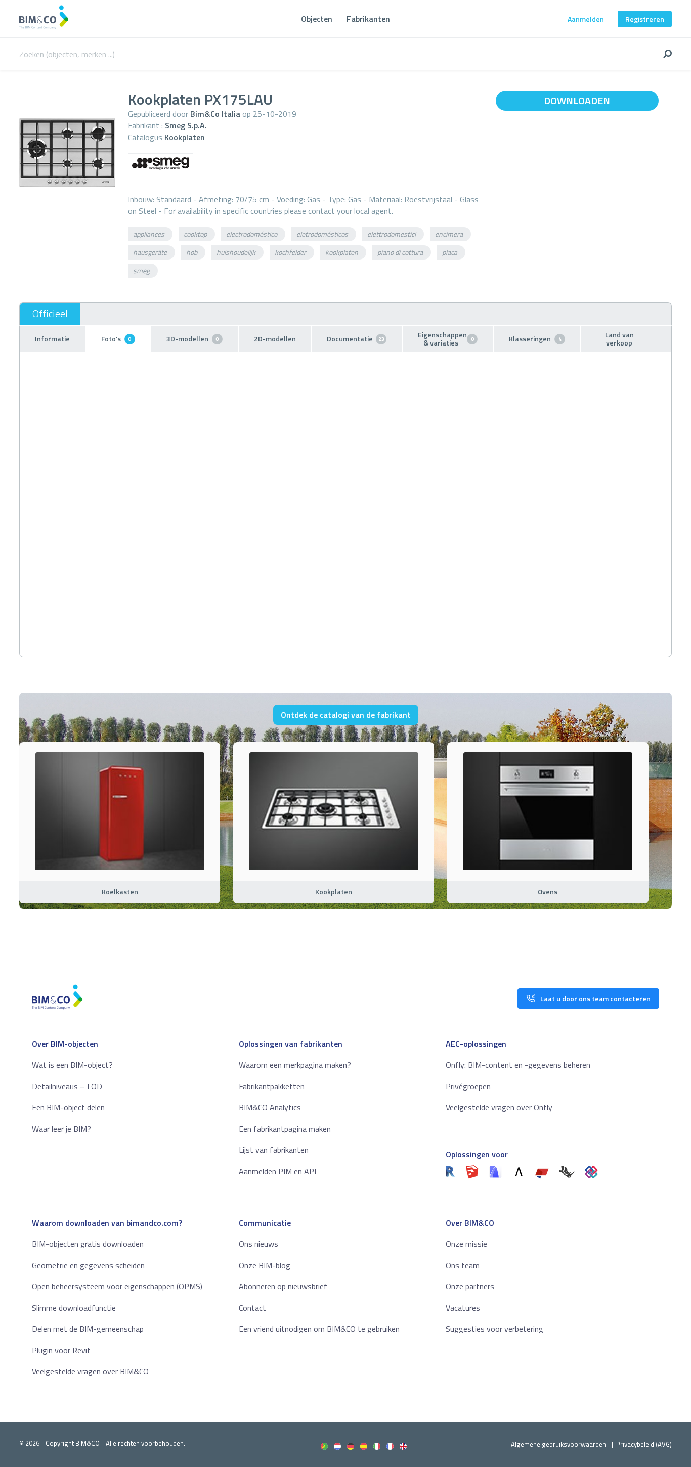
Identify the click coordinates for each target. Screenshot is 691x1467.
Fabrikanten (368, 19)
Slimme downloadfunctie (74, 1308)
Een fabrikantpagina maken (285, 1129)
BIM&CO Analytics (270, 1107)
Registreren (644, 19)
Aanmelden (586, 19)
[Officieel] (50, 314)
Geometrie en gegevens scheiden (88, 1265)
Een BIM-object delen (68, 1107)
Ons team (463, 1265)
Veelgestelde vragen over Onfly (499, 1107)
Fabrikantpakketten (272, 1086)
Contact (252, 1308)
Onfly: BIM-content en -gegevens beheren (518, 1065)
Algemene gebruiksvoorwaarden (558, 1444)
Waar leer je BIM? (61, 1129)
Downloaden (577, 100)
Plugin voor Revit (61, 1350)
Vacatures (463, 1308)
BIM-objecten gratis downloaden (88, 1244)
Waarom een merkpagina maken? (295, 1065)
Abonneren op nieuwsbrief (283, 1286)
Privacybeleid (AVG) (644, 1444)
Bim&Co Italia (215, 114)
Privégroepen (468, 1086)
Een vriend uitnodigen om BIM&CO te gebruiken (319, 1329)
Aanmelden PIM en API (277, 1171)
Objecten (316, 19)
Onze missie (466, 1244)
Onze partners (470, 1286)
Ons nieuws (258, 1244)
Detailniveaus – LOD (67, 1086)
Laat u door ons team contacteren (595, 998)
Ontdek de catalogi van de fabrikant (346, 715)
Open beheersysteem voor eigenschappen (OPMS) (117, 1286)
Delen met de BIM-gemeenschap (88, 1329)
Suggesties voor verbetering (494, 1329)
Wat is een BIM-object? (72, 1065)
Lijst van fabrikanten (274, 1150)
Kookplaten (184, 137)
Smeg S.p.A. (186, 125)
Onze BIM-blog (264, 1265)
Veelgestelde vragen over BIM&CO (90, 1371)
